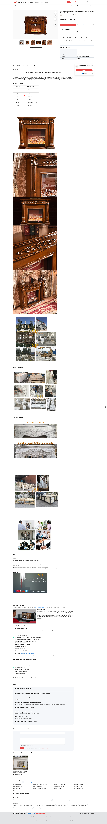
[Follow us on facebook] (85, 813)
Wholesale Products (53, 816)
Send (22, 748)
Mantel (39, 8)
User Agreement (59, 820)
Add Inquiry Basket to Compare (36, 47)
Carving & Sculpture (25, 799)
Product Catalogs (29, 782)
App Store (16, 813)
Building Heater (17, 799)
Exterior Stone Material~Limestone (80, 784)
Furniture (28, 653)
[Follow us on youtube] (89, 813)
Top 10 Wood (36, 807)
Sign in (92, 2)
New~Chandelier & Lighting (58, 786)
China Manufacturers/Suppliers (44, 816)
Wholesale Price (60, 816)
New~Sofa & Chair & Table (17, 786)
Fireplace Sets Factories (39, 805)
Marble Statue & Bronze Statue (59, 788)
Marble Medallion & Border (17, 784)
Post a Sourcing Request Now (44, 748)
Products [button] (31, 2)
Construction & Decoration (21, 8)
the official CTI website (39, 607)
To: (19, 735)
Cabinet (32, 653)
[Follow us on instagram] (88, 813)
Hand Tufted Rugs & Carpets (78, 786)
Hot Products (31, 816)
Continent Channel (66, 816)
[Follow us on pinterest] (91, 813)
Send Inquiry (68, 24)
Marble (22, 653)
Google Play (23, 813)
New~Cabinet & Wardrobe (38, 786)
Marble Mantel (66, 799)
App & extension (80, 5)
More (14, 809)
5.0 (80, 67)
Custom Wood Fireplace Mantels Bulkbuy (48, 807)
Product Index (72, 816)
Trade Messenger (31, 813)
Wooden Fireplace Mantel (72, 805)
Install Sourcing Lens (41, 813)
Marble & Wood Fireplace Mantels (39, 788)
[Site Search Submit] (69, 2)
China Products (36, 816)
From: (18, 732)
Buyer (68, 5)
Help (74, 5)
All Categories (17, 5)
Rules (93, 5)
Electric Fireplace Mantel (57, 799)
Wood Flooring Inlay (16, 788)
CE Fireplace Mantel (17, 807)
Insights (77, 816)
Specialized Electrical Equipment (36, 799)
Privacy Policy (70, 820)
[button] (65, 2)
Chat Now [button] (86, 24)
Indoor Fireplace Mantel (83, 805)
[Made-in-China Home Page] (19, 2)
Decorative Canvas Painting (78, 788)
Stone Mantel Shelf (47, 799)
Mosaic (25, 653)
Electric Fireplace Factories (50, 805)
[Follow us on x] (86, 813)
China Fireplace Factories (28, 805)
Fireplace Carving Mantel (27, 807)
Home (14, 8)
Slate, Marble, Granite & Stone (32, 8)
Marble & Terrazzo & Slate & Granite (60, 784)
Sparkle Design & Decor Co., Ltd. (68, 14)
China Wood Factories (18, 805)
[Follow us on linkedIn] (93, 813)
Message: (18, 738)
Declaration (65, 820)
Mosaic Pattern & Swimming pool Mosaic (40, 784)
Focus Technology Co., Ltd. (46, 820)
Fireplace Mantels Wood (61, 805)
